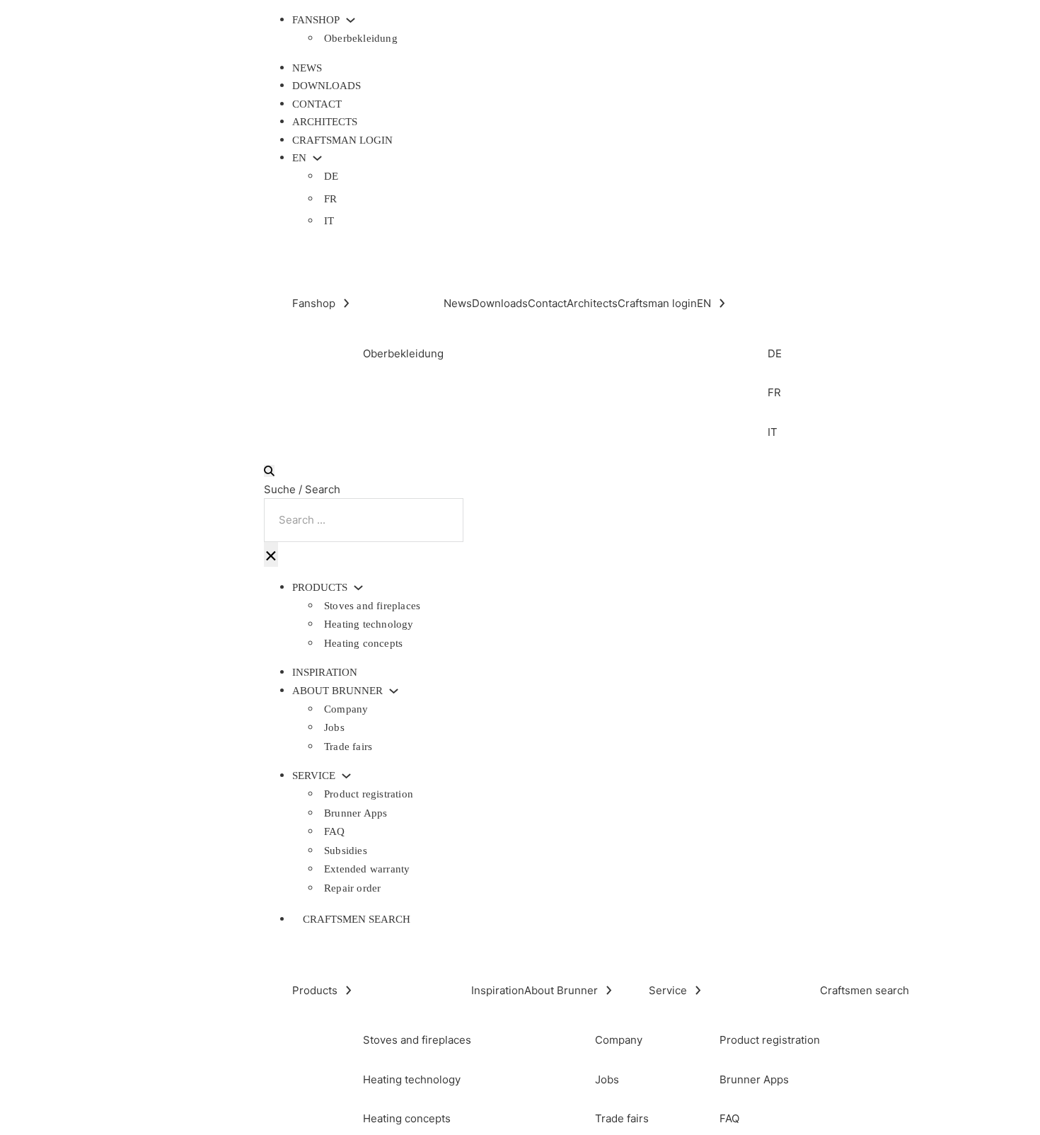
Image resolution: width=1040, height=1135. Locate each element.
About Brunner (337, 691)
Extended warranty (367, 869)
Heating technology (369, 624)
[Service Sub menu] (346, 776)
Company (346, 709)
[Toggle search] (269, 471)
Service (313, 776)
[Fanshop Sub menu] (350, 20)
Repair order (352, 888)
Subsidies (345, 850)
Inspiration (324, 672)
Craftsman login (342, 140)
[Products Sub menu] (358, 587)
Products (319, 587)
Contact (317, 104)
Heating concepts (363, 643)
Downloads (326, 85)
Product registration (368, 794)
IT (329, 220)
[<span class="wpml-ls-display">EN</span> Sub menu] (317, 158)
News (307, 68)
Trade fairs (348, 746)
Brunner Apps (355, 813)
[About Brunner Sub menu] (393, 691)
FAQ (334, 831)
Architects (324, 121)
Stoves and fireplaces (372, 605)
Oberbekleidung (361, 38)
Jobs (334, 727)
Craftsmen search (356, 919)
